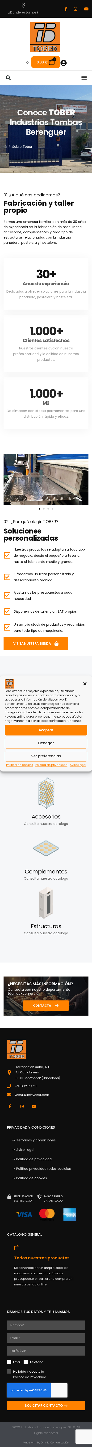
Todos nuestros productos (42, 1258)
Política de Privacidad (29, 1377)
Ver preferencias (46, 756)
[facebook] (66, 9)
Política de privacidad (51, 765)
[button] (85, 683)
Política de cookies (19, 765)
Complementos (46, 871)
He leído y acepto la (29, 1374)
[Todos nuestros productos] (16, 1247)
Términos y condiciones (36, 1140)
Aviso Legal (78, 765)
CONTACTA (42, 1005)
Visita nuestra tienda (32, 643)
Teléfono (36, 1362)
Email (17, 1362)
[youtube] (86, 9)
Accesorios (46, 816)
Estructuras (46, 926)
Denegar (46, 743)
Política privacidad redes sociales (43, 1168)
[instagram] (75, 9)
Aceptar (46, 730)
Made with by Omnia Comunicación (46, 1442)
